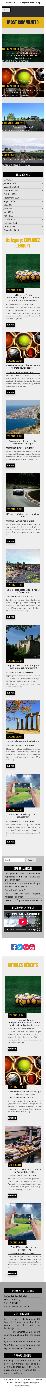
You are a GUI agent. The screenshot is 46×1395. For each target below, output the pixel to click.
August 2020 (9, 201)
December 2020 (11, 187)
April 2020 (8, 215)
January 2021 (10, 183)
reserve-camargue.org (23, 2)
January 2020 (10, 226)
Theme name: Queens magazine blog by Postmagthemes (25, 1382)
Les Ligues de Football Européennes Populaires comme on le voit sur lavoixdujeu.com (23, 55)
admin (27, 61)
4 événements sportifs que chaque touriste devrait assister (23, 91)
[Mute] (34, 929)
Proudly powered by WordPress (18, 1379)
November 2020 (11, 190)
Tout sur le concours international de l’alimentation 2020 (24, 1170)
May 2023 (8, 179)
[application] (23, 921)
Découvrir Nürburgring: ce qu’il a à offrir (23, 515)
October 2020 (10, 194)
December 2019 (11, 230)
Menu (6, 10)
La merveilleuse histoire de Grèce (23, 741)
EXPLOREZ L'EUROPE (10, 49)
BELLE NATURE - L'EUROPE (13, 123)
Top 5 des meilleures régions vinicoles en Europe (23, 160)
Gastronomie (8, 155)
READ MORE (11, 324)
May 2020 (8, 212)
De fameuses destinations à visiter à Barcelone (23, 591)
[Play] (7, 929)
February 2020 (10, 223)
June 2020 (8, 208)
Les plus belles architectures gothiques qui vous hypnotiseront (22, 666)
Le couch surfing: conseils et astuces (22, 900)
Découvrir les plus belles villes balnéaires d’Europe (23, 442)
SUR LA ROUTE (11, 1303)
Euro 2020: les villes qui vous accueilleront (23, 815)
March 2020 (9, 219)
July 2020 (8, 205)
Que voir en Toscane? (23, 127)
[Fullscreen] (38, 929)
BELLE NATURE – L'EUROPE (16, 1306)
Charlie (26, 96)
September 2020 (11, 197)
